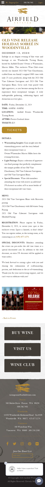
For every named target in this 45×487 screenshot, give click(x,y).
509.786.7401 (28, 3)
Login (40, 3)
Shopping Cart (13, 3)
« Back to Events (9, 318)
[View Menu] (3, 2)
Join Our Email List (22, 451)
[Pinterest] (29, 444)
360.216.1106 (34, 430)
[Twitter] (14, 444)
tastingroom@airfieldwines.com (22, 395)
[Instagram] (22, 444)
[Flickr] (37, 444)
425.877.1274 (34, 418)
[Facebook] (7, 444)
